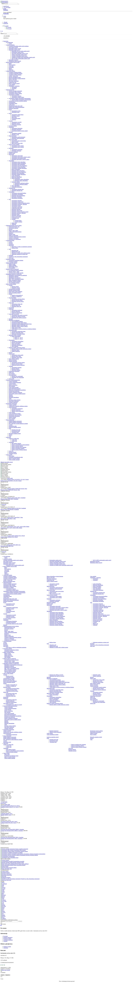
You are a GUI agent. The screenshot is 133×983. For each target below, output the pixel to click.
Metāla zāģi (14, 223)
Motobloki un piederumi (14, 320)
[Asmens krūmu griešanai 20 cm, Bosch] (16, 535)
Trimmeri (11, 366)
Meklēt (3, 3)
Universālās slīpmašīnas (17, 186)
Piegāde (5, 22)
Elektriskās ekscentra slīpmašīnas (19, 172)
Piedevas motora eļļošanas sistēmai (19, 449)
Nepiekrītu (8, 975)
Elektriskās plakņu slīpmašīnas (21, 180)
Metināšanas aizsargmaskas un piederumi (18, 275)
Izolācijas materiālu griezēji (15, 427)
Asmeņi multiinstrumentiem (15, 382)
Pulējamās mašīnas (16, 181)
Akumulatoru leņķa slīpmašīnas (18, 167)
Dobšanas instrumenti (13, 108)
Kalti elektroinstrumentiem (14, 388)
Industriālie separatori (13, 59)
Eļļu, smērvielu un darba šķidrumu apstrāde (18, 423)
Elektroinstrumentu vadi (14, 226)
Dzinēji (10, 294)
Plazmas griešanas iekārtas (14, 281)
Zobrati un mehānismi (13, 238)
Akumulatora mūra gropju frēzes (19, 140)
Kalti (10, 428)
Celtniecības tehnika (10, 71)
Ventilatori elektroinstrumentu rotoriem (17, 236)
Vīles (10, 436)
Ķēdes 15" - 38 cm (18, 338)
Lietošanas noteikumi (8, 940)
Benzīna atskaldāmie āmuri (15, 77)
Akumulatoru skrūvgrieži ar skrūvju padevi (21, 157)
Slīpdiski (11, 395)
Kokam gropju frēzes (16, 216)
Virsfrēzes (14, 119)
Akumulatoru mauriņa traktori (18, 362)
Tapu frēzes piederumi (14, 401)
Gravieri (10, 120)
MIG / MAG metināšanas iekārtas (16, 279)
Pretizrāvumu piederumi (14, 391)
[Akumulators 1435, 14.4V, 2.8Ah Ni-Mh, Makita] (18, 526)
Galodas (10, 424)
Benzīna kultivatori (16, 311)
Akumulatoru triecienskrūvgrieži (19, 158)
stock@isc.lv (3, 803)
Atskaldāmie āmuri (13, 103)
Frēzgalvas (11, 244)
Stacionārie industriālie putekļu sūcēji (20, 53)
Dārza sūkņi (11, 456)
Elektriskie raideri (15, 350)
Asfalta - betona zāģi (13, 76)
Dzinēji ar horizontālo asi (17, 295)
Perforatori (11, 148)
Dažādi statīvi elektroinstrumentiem (16, 107)
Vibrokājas (14, 88)
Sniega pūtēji (12, 353)
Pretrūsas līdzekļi (12, 452)
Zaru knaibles (12, 373)
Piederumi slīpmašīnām (17, 177)
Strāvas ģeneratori (13, 360)
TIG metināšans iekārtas (14, 282)
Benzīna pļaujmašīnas (16, 342)
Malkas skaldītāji (12, 265)
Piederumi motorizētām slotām (18, 333)
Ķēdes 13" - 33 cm (18, 337)
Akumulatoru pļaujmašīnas (17, 341)
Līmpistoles (11, 127)
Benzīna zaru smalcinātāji (17, 376)
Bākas (10, 63)
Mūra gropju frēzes (13, 139)
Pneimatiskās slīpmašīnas (14, 416)
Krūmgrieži (11, 307)
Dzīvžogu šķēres (12, 297)
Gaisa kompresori (13, 407)
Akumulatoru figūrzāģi (17, 200)
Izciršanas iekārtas (13, 125)
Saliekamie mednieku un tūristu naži (19, 254)
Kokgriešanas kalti (16, 431)
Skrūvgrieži (11, 154)
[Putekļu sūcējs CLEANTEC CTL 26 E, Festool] (18, 479)
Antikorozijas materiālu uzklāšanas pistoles (18, 406)
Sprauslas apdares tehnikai (14, 399)
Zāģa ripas (11, 257)
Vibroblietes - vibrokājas (14, 86)
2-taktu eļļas (14, 439)
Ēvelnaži (11, 243)
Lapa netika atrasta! (8, 462)
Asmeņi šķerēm (12, 383)
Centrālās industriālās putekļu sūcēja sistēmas (19, 46)
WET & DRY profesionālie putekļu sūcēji (21, 58)
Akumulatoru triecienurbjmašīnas (19, 193)
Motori (10, 68)
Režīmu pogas (12, 234)
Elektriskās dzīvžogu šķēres (18, 301)
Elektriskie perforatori (16, 150)
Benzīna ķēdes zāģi (16, 305)
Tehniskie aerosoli (13, 453)
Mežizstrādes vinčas (13, 266)
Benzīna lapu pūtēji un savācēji (18, 316)
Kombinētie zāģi (15, 218)
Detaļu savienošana (13, 385)
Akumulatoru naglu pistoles (18, 145)
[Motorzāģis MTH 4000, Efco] (14, 544)
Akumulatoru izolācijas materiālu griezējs (21, 203)
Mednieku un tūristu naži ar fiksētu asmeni (21, 253)
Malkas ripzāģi (12, 264)
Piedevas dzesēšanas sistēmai (18, 448)
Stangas (10, 434)
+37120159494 (4, 802)
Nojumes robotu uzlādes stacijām (16, 272)
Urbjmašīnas (11, 191)
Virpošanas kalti (15, 432)
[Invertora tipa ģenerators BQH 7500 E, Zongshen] (12, 837)
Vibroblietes (14, 87)
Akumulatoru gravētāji (16, 122)
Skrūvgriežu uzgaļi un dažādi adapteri (17, 393)
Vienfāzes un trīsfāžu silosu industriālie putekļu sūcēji (23, 57)
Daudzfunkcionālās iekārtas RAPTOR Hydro (22, 324)
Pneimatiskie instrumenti (11, 403)
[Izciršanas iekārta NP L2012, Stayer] (9, 821)
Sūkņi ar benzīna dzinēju (14, 458)
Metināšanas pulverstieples (15, 277)
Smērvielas (8, 437)
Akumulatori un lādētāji (14, 94)
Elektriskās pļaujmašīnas (17, 345)
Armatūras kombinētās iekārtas (15, 73)
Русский (9, 28)
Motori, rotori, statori (13, 230)
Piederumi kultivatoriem (17, 312)
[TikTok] (1, 925)
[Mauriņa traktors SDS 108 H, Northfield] (16, 497)
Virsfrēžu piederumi (13, 402)
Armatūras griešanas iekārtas (15, 72)
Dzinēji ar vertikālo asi (16, 296)
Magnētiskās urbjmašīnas (17, 198)
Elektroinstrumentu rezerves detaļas (14, 225)
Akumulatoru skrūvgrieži (17, 155)
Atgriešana (5, 947)
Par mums (5, 936)
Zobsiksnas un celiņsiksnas (15, 239)
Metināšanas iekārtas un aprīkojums (14, 274)
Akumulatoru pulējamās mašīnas (21, 183)
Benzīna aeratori (15, 286)
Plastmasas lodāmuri (13, 152)
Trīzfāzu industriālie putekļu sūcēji (19, 54)
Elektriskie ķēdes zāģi (16, 306)
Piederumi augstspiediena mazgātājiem (17, 390)
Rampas (10, 352)
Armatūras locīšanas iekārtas (15, 74)
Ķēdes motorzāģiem (16, 336)
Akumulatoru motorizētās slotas (18, 331)
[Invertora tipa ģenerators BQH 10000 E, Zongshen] (12, 829)
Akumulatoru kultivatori (17, 310)
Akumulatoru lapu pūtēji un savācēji (19, 315)
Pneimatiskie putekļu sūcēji (17, 52)
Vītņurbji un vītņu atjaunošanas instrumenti (18, 256)
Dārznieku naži (15, 250)
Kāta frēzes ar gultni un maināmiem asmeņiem (22, 246)
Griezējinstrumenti (10, 240)
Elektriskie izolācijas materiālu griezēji (20, 211)
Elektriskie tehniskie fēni (17, 190)
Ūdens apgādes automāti (14, 459)
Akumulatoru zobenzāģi (17, 206)
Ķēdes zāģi (11, 302)
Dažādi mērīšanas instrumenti (15, 422)
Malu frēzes (14, 117)
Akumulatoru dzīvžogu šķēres (18, 299)
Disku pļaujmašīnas (16, 343)
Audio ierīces (12, 104)
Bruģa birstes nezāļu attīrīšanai (15, 291)
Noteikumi (5, 23)
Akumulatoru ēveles (16, 110)
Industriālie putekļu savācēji (15, 48)
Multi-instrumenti (12, 135)
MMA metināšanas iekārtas (15, 280)
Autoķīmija (11, 442)
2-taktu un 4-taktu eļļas (14, 438)
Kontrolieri (11, 67)
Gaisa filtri (11, 66)
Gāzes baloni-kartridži (13, 387)
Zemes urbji (11, 378)
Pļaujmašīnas (12, 340)
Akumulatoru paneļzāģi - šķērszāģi (19, 204)
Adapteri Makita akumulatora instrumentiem (21, 99)
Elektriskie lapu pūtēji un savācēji (19, 317)
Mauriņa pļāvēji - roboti (14, 271)
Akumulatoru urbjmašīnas (17, 194)
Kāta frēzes (11, 245)
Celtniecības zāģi (12, 82)
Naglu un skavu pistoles (14, 144)
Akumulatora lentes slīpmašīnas (18, 162)
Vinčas (10, 43)
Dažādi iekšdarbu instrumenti (15, 421)
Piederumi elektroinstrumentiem (13, 380)
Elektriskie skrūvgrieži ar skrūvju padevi (20, 159)
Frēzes (10, 113)
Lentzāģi (13, 219)
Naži (10, 249)
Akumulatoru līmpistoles (17, 128)
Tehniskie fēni (12, 188)
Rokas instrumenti (10, 419)
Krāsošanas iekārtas (10, 259)
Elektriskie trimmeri (16, 370)
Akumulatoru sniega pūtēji (17, 355)
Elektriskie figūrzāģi (16, 209)
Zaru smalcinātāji (12, 375)
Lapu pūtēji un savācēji (14, 314)
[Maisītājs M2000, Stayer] (6, 813)
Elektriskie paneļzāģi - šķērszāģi (19, 213)
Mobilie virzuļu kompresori (18, 411)
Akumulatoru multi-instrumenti (18, 137)
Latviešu (9, 27)
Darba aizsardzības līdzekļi (15, 292)
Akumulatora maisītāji (16, 133)
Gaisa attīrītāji (12, 84)
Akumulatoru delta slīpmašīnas (18, 164)
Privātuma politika (7, 938)
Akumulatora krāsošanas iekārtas (16, 260)
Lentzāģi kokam (17, 220)
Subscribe (3, 921)
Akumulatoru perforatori (17, 149)
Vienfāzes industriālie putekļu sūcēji (19, 56)
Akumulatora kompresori (17, 408)
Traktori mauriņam (13, 361)
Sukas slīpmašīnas (16, 185)
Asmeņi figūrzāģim (13, 381)
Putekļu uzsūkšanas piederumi (15, 392)
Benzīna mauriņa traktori (17, 363)
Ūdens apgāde (9, 454)
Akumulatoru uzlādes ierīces (18, 97)
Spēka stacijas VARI (16, 327)
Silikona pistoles (12, 417)
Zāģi (10, 199)
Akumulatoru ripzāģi (16, 205)
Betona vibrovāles (13, 79)
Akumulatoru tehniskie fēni (18, 189)
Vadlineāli (14, 224)
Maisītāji (11, 132)
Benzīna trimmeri (15, 368)
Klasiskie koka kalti (16, 429)
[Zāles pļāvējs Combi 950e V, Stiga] (15, 517)
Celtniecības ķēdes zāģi (17, 208)
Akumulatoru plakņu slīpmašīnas (21, 179)
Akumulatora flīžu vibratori (15, 92)
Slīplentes (11, 396)
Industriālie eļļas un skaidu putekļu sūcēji (21, 51)
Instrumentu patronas (13, 228)
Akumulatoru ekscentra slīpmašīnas (19, 165)
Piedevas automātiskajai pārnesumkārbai (20, 444)
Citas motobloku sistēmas (17, 321)
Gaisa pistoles (12, 412)
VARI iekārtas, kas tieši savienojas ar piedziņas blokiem (24, 328)
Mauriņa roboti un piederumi (12, 269)
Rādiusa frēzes (15, 248)
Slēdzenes (11, 69)
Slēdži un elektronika (13, 235)
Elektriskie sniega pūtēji (17, 357)
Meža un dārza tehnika (11, 284)
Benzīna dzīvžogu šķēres (17, 300)
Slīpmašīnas (11, 160)
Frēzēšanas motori (16, 115)
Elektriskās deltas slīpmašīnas (18, 170)
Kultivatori (11, 309)
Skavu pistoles (12, 418)
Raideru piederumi (16, 351)
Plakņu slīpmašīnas (16, 178)
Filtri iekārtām (12, 386)
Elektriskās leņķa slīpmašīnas (18, 173)
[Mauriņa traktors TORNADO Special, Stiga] (17, 488)
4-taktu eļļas (14, 441)
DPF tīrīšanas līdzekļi (16, 443)
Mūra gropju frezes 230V (17, 143)
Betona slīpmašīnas (16, 169)
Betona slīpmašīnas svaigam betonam (17, 78)
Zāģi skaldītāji (12, 267)
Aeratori (10, 285)
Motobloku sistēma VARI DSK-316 (19, 325)
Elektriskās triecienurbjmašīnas (18, 195)
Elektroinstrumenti (10, 89)
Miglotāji (11, 319)
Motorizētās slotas (13, 330)
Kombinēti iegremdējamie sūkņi (16, 457)
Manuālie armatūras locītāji (15, 433)
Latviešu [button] (6, 26)
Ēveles (10, 109)
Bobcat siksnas (12, 64)
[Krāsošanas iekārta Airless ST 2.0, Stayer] (10, 805)
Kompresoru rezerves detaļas (15, 414)
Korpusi (10, 229)
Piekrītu (2, 975)
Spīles (10, 398)
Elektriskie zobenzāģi (16, 215)
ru (2, 31)
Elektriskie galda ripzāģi (17, 210)
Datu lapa (4, 504)
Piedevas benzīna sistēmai (17, 446)
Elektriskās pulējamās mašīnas (21, 184)
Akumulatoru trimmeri (16, 367)
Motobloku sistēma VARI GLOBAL (20, 326)
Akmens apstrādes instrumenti (15, 91)
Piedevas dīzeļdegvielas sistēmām (19, 447)
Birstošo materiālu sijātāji (14, 290)
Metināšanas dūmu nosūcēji (15, 61)
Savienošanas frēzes (16, 118)
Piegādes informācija (7, 937)
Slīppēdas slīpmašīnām (14, 397)
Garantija (5, 941)
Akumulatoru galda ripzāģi (17, 201)
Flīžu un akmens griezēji (14, 83)
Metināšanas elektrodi (13, 276)
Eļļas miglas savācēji (13, 47)
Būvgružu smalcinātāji (14, 81)
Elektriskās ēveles (15, 112)
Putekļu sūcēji (12, 153)
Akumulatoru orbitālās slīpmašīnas (19, 168)
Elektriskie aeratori (16, 287)
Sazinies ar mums (7, 946)
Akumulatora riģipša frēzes (17, 114)
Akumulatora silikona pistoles (15, 93)
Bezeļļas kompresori (16, 409)
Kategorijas (5, 41)
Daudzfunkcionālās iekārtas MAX (19, 322)
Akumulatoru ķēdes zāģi (17, 304)
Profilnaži (11, 255)
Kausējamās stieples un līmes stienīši (20, 130)
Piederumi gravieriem (16, 124)
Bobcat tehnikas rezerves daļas (12, 62)
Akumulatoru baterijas (16, 96)
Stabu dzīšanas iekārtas (14, 358)
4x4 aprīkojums (9, 42)
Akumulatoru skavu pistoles (18, 147)
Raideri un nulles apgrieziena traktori (17, 347)
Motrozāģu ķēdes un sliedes (15, 335)
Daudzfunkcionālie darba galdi (15, 106)
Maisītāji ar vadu (15, 134)
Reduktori (11, 233)
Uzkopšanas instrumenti (14, 371)
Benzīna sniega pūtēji (16, 356)
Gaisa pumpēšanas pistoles (15, 413)
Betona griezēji (15, 142)
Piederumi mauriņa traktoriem (18, 365)
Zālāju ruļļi (11, 372)
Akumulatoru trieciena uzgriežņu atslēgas (18, 101)
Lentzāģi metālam (18, 221)
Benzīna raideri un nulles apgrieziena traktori (21, 348)
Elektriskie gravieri (16, 123)
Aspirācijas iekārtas (10, 44)
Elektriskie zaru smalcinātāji (18, 377)
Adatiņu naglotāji (12, 404)
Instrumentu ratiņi (13, 426)
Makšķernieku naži (16, 251)
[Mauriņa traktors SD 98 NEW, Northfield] (16, 508)
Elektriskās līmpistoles (16, 129)
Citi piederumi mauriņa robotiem (16, 270)
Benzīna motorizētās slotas (17, 332)
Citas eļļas (11, 451)
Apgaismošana (12, 102)
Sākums (2, 462)
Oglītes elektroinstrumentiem (15, 231)
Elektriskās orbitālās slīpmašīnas (19, 174)
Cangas (10, 241)
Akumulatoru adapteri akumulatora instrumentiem (20, 98)
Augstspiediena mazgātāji (14, 289)
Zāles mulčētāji (15, 346)
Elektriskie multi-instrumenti (18, 138)
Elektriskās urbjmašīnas (17, 196)
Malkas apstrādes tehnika (11, 262)
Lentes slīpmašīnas (16, 175)
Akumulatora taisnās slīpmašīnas (19, 163)
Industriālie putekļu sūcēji (14, 49)
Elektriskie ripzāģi (16, 214)
